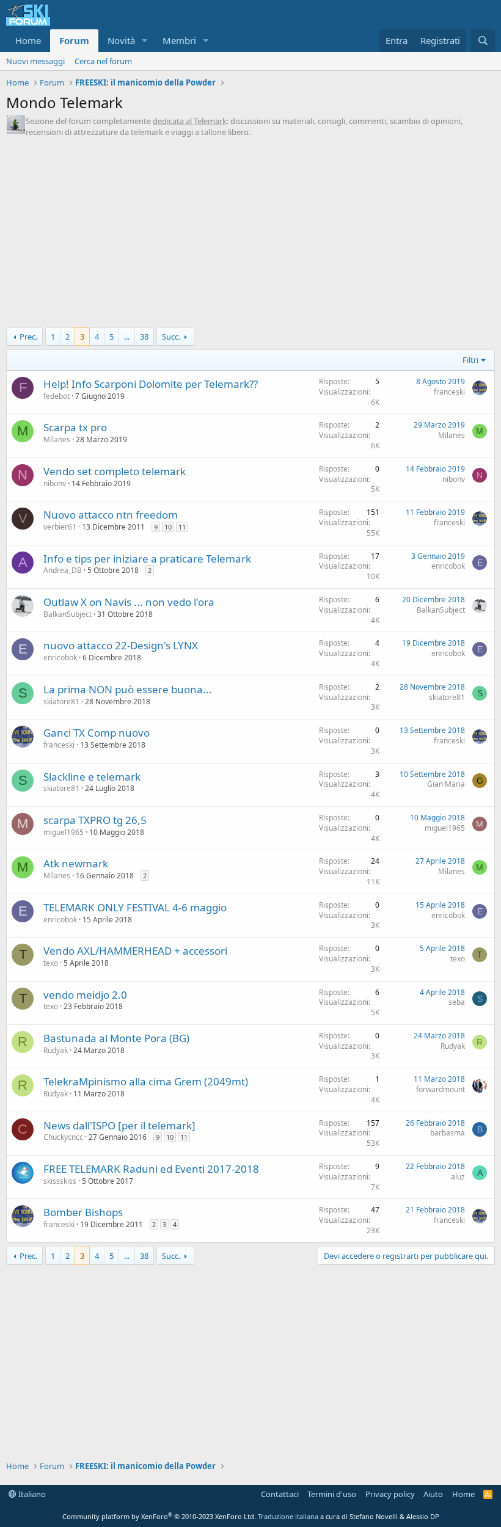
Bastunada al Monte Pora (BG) (116, 1038)
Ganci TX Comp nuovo (96, 733)
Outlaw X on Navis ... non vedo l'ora (128, 602)
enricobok (448, 566)
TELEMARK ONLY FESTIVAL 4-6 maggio (135, 907)
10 (168, 526)
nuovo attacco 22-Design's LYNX (120, 645)
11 (182, 526)
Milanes (56, 439)
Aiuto (433, 1494)
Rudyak (55, 1050)
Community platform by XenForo (159, 1516)
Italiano (31, 1494)
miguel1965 (63, 832)
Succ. (171, 336)
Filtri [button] (470, 359)
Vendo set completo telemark (114, 471)
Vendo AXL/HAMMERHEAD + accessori (135, 951)
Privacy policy (390, 1494)
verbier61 (59, 527)
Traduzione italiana (288, 1516)
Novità (121, 40)
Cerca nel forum (103, 61)
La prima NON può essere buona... (127, 689)
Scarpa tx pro (75, 427)
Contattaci (280, 1494)
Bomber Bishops (83, 1212)
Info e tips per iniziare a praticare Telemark (147, 559)
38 (144, 336)
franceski (449, 392)
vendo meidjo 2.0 (85, 995)
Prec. (28, 336)
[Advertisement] (250, 235)
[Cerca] (483, 40)
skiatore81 (61, 701)
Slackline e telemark (92, 777)
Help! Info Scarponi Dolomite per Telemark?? (150, 384)
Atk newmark (75, 863)
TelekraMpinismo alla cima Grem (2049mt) (145, 1081)
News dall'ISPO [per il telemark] (119, 1125)
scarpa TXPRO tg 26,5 (95, 820)
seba (456, 1002)
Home (28, 40)
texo (50, 963)
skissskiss (59, 1181)
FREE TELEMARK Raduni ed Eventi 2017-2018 (151, 1169)
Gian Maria (446, 784)
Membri (179, 40)
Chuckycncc (63, 1137)
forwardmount (440, 1089)
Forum (74, 40)
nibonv (54, 483)
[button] (144, 40)
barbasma (447, 1133)
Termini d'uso (331, 1494)
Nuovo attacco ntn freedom (110, 515)
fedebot (56, 396)
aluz (458, 1177)
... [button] (127, 336)
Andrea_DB (62, 570)
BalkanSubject (67, 614)
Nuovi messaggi (35, 61)
